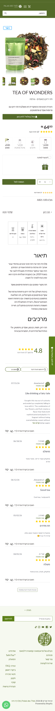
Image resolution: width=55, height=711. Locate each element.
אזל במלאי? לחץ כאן (26, 116)
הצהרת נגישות (9, 686)
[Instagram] (39, 626)
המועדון (12, 659)
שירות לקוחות (46, 663)
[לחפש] (5, 13)
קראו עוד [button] (35, 423)
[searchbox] (34, 369)
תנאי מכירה (10, 674)
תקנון (13, 678)
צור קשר (48, 659)
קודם (10, 212)
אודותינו (12, 651)
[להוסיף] (39, 182)
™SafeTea (11, 655)
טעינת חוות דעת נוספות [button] (27, 590)
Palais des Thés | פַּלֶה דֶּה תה (23, 701)
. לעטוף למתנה (43, 157)
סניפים (49, 655)
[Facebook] (47, 626)
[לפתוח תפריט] (25, 7)
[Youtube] (43, 626)
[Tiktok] (36, 626)
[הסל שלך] (29, 6)
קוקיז (13, 682)
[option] (46, 81)
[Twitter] (51, 626)
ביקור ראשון (10, 670)
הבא (5, 212)
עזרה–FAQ (11, 665)
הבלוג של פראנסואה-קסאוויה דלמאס (35, 651)
